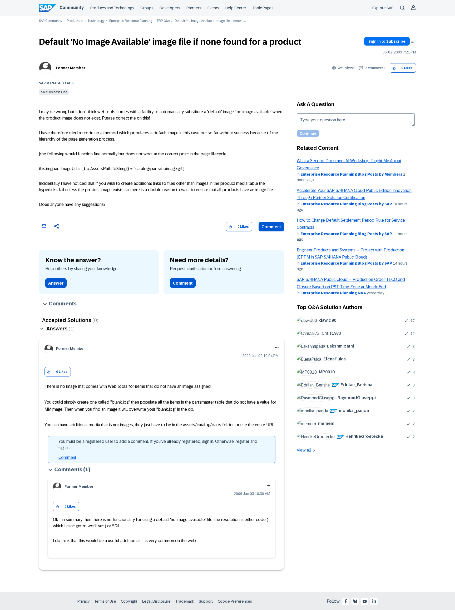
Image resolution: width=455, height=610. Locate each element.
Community (72, 7)
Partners (193, 8)
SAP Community (50, 21)
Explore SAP (383, 8)
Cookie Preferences (235, 601)
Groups (146, 8)
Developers (170, 8)
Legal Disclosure (156, 601)
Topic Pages (263, 8)
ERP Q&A (163, 21)
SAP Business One (54, 92)
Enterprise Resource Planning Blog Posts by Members (351, 174)
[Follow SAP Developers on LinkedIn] (374, 601)
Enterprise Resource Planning (130, 21)
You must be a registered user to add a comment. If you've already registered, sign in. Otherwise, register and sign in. (157, 444)
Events (213, 8)
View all (304, 450)
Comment (271, 227)
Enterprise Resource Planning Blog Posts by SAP (346, 204)
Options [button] (413, 42)
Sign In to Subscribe (386, 41)
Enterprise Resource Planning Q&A (333, 293)
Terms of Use (105, 601)
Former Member (70, 68)
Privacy (83, 601)
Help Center (235, 8)
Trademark (184, 601)
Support (206, 601)
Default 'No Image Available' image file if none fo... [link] (210, 21)
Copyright (129, 601)
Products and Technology (112, 8)
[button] (394, 68)
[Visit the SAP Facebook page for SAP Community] (346, 601)
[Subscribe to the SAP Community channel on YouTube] (365, 601)
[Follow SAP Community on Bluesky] (355, 601)
